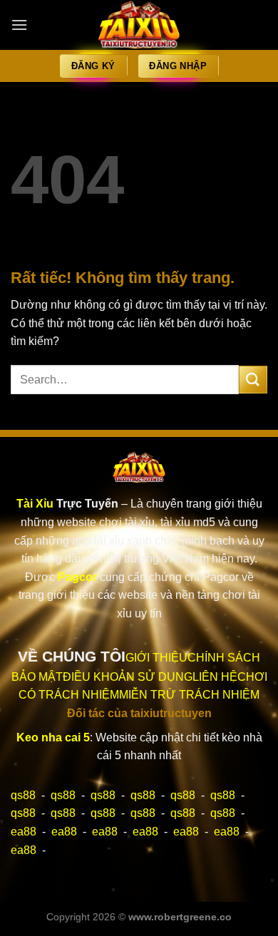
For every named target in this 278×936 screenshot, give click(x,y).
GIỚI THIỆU (156, 658)
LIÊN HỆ (214, 677)
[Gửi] (253, 380)
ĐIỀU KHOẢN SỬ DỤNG (127, 677)
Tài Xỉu (34, 504)
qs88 (23, 795)
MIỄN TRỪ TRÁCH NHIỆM (189, 695)
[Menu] (19, 24)
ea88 (23, 832)
